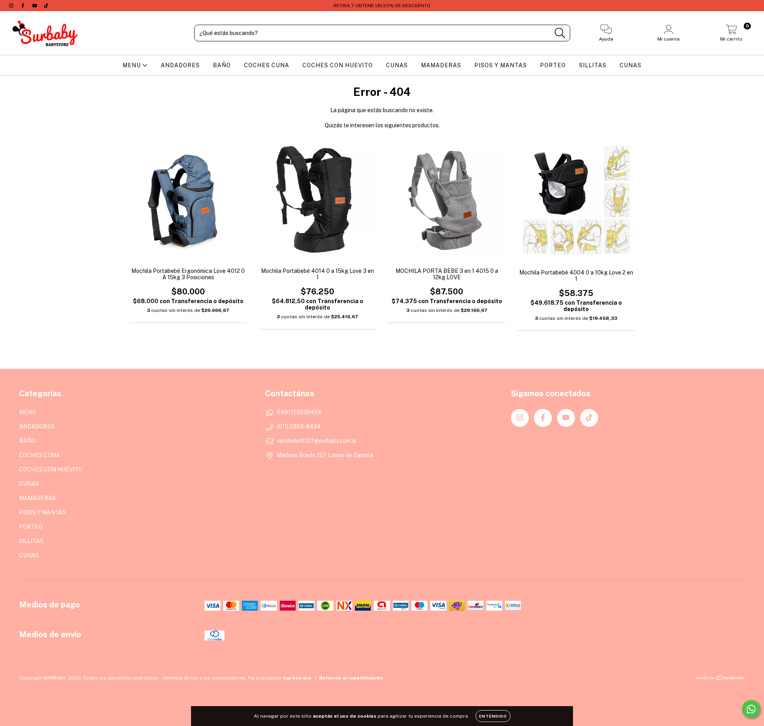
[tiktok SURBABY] (46, 5)
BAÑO (222, 65)
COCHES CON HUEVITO (337, 65)
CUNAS (397, 65)
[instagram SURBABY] (12, 5)
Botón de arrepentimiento (351, 678)
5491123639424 (299, 412)
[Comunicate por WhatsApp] (751, 709)
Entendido (493, 716)
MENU (132, 65)
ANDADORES (180, 65)
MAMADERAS (441, 65)
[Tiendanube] (720, 679)
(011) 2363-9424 (299, 426)
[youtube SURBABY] (35, 5)
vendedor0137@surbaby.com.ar (317, 441)
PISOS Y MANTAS (500, 65)
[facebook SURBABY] (23, 5)
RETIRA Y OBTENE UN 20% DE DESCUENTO (382, 5)
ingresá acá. (297, 678)
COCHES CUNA (266, 65)
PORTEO (553, 65)
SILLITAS (592, 65)
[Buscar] (560, 33)
